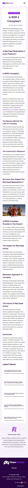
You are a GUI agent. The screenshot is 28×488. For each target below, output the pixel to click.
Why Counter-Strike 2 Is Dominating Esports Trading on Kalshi (13, 418)
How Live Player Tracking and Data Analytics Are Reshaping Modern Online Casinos (14, 406)
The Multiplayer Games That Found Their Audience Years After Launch (12, 371)
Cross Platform (14, 13)
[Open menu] (24, 3)
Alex (12, 25)
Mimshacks (20, 486)
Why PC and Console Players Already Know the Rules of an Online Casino (13, 382)
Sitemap (14, 468)
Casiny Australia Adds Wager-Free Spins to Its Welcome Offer (14, 394)
